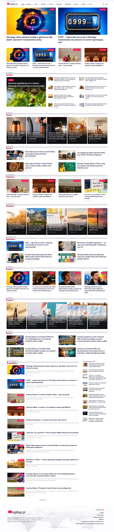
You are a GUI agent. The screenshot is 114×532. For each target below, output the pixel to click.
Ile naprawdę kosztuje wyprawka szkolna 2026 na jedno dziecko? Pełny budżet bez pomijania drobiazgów (38, 256)
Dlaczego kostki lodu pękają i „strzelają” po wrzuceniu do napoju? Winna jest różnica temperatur (75, 135)
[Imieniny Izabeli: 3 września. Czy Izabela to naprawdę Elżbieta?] (96, 55)
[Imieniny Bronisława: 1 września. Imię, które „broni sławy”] (70, 186)
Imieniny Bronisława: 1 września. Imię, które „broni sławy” (68, 195)
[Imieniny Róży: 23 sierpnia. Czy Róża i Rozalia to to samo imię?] (85, 402)
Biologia (11, 79)
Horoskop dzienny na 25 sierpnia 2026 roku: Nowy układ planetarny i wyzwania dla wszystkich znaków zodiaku (39, 339)
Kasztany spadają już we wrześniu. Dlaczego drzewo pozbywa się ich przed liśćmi (26, 85)
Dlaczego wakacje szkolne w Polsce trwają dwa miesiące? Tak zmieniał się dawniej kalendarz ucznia (91, 165)
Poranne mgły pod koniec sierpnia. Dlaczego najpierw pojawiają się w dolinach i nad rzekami (76, 227)
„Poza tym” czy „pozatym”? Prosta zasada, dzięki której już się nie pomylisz (95, 196)
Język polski (76, 49)
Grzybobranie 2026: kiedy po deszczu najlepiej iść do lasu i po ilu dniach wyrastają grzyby (97, 396)
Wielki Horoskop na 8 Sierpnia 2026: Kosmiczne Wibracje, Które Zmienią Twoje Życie (97, 407)
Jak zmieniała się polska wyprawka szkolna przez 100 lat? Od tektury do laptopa (91, 154)
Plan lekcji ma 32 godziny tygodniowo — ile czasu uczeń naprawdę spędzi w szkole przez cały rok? (91, 245)
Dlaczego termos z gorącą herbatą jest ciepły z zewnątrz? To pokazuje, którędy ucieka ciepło (16, 136)
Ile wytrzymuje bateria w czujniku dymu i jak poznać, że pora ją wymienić (97, 137)
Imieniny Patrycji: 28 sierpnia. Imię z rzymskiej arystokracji (96, 370)
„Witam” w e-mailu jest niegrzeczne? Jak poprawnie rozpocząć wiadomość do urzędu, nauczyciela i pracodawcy (97, 377)
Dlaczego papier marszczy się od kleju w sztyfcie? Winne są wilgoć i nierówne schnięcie (57, 321)
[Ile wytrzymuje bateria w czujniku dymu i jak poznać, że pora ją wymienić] (97, 130)
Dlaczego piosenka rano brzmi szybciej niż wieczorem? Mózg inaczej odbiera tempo (97, 365)
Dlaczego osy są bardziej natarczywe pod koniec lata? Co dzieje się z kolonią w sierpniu (65, 105)
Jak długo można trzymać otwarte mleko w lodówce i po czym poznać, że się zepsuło (96, 96)
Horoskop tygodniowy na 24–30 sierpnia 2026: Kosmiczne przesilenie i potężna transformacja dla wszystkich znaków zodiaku (92, 339)
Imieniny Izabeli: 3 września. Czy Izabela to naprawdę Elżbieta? (94, 64)
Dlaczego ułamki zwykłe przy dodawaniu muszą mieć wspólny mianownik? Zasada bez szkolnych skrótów (91, 256)
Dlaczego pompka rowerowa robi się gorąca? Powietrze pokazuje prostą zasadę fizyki (36, 136)
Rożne (21, 474)
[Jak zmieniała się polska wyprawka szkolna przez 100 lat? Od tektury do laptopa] (67, 155)
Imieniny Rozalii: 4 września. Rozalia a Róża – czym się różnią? (70, 64)
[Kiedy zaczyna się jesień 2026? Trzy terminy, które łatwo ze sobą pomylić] (57, 221)
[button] (103, 4)
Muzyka (52, 9)
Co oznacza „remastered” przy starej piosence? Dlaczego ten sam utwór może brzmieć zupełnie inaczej (44, 289)
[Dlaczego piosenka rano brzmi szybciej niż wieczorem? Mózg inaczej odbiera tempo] (85, 364)
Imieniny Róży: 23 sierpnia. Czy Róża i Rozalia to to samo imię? (97, 401)
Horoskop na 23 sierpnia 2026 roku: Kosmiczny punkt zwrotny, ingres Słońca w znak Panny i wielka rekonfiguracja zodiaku (91, 351)
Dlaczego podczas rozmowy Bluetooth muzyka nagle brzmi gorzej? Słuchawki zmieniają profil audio (95, 290)
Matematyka (103, 9)
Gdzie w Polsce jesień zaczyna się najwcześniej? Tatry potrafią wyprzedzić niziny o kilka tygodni (36, 227)
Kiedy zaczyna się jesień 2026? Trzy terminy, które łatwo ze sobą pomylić (56, 228)
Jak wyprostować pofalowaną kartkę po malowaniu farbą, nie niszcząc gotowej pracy (76, 321)
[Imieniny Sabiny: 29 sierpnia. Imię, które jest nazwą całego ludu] (15, 492)
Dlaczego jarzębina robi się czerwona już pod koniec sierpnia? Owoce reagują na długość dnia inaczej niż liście (64, 79)
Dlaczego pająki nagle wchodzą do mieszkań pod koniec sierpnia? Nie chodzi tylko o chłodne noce (96, 79)
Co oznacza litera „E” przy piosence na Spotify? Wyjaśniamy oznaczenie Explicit (97, 413)
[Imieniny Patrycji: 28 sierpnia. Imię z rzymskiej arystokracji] (85, 371)
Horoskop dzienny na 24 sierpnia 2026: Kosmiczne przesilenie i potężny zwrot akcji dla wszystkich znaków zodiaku (40, 351)
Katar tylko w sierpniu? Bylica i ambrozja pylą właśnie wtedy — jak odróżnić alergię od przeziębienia (65, 87)
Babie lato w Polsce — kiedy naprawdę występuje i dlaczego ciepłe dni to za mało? (16, 227)
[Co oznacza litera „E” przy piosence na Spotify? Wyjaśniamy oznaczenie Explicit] (85, 413)
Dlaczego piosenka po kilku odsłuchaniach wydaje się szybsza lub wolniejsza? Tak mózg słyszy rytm (70, 289)
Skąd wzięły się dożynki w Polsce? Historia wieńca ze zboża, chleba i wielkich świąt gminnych (38, 165)
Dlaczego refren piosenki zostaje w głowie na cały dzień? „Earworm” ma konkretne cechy (30, 38)
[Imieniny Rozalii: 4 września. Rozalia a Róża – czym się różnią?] (70, 55)
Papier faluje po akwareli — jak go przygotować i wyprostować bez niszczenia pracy (96, 321)
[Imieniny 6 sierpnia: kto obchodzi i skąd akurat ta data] (85, 384)
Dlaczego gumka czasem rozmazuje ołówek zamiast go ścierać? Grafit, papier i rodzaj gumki (36, 321)
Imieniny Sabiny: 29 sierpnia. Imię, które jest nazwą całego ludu (48, 488)
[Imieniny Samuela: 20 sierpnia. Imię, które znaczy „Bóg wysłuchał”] (85, 389)
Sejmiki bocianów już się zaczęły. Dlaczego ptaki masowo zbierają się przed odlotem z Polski (64, 96)
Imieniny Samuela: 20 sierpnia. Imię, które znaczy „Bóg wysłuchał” (97, 389)
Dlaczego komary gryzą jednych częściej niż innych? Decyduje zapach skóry (96, 104)
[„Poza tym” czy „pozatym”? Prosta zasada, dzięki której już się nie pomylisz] (96, 186)
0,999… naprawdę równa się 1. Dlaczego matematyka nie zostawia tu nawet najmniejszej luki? (80, 39)
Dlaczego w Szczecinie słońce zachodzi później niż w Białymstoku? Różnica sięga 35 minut (97, 227)
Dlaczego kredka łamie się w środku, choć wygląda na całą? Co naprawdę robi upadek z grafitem (16, 321)
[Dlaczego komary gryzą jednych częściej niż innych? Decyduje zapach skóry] (81, 105)
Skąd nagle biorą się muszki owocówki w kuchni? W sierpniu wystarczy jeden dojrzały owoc (96, 87)
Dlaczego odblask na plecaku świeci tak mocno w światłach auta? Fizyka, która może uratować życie (57, 136)
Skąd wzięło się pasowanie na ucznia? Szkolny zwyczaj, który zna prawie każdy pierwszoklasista (40, 153)
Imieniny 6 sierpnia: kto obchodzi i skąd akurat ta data (98, 383)
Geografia (20, 460)
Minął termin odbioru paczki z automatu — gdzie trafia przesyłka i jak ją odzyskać (96, 420)
